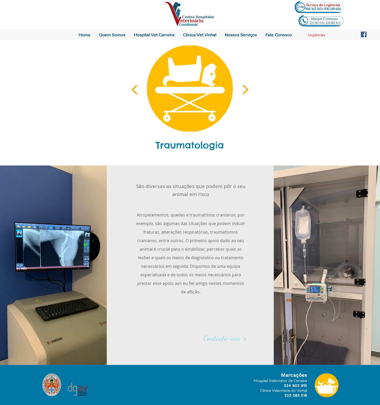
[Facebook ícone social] (364, 34)
